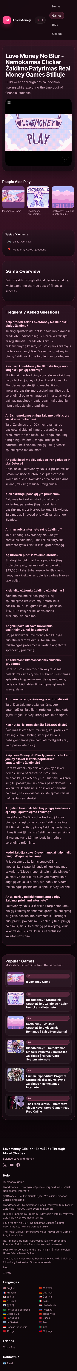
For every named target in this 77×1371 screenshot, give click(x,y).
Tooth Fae (9, 1347)
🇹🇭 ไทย (43, 1322)
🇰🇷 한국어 (8, 1305)
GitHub (57, 34)
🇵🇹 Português (11, 1317)
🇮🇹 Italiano (45, 1301)
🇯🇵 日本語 (8, 1296)
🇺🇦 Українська (11, 1313)
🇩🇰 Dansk (44, 1317)
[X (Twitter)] (5, 1165)
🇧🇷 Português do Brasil (16, 1309)
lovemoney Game (13, 1181)
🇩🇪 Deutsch (46, 1292)
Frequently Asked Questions (26, 249)
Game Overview (19, 241)
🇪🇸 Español (9, 1301)
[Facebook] (18, 1165)
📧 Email (8, 1363)
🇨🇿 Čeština (45, 1296)
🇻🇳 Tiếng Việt (47, 1313)
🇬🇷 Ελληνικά (10, 1321)
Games (56, 15)
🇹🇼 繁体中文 (46, 1331)
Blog (55, 24)
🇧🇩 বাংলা (43, 1326)
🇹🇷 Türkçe (9, 1331)
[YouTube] (11, 1165)
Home (56, 6)
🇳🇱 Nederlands (47, 1305)
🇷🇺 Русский (46, 1309)
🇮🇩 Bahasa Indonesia (15, 1326)
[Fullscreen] (65, 160)
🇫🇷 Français (9, 1292)
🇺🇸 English (9, 1288)
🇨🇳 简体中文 (46, 1288)
